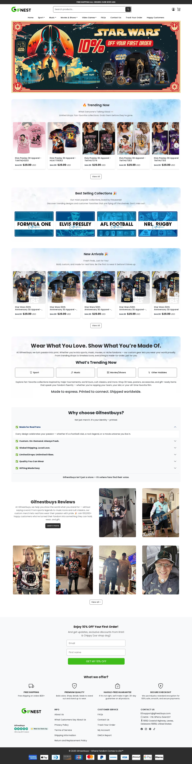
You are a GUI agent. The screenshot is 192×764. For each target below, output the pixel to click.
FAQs (103, 17)
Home (30, 17)
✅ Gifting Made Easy (28, 468)
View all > (96, 602)
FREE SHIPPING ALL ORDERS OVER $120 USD (96, 2)
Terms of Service (63, 730)
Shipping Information (65, 735)
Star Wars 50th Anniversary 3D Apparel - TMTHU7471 (28, 309)
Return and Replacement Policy (70, 740)
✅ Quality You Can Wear (30, 461)
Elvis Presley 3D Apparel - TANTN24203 (28, 159)
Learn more (53, 525)
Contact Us (115, 17)
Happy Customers (155, 17)
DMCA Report (105, 735)
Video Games (88, 17)
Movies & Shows (68, 17)
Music (52, 17)
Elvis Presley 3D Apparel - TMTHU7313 (167, 159)
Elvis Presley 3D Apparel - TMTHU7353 (132, 159)
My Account (104, 730)
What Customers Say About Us (70, 719)
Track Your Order (134, 17)
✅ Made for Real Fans (28, 427)
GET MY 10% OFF (96, 661)
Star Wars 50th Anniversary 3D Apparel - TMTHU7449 (98, 309)
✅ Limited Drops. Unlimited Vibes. (35, 454)
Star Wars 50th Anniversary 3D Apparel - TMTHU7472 (63, 309)
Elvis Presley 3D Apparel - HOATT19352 (63, 159)
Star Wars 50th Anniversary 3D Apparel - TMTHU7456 (132, 309)
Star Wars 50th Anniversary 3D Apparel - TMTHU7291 (167, 309)
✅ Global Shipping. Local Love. (33, 447)
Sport (40, 17)
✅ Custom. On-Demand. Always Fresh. (37, 441)
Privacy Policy (61, 724)
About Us (59, 714)
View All (96, 176)
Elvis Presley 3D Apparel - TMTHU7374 (98, 159)
